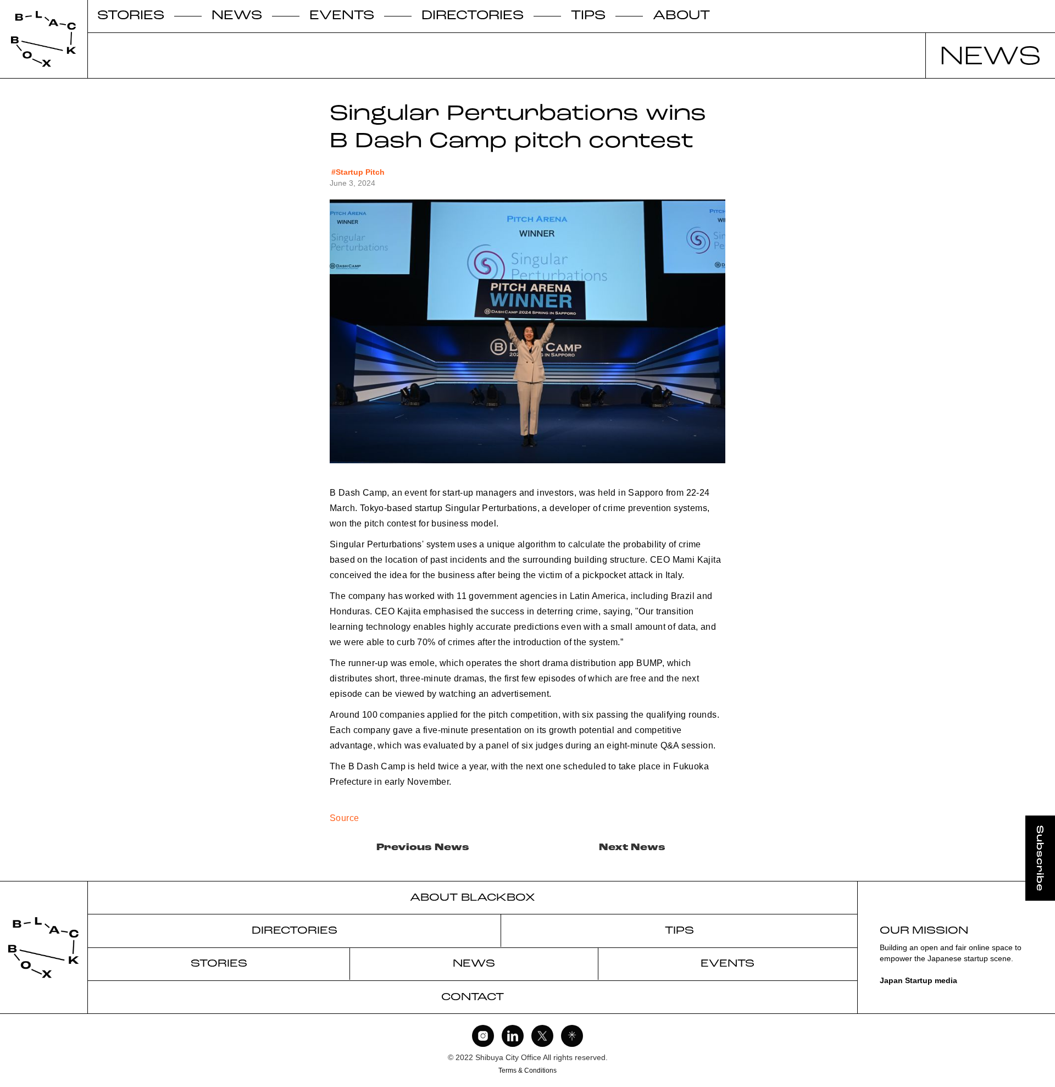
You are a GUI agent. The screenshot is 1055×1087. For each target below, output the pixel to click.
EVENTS (341, 16)
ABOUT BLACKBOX (472, 897)
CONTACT (472, 997)
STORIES (130, 16)
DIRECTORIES (472, 16)
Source (344, 818)
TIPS (588, 16)
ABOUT (681, 16)
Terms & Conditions (527, 1070)
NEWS (237, 16)
